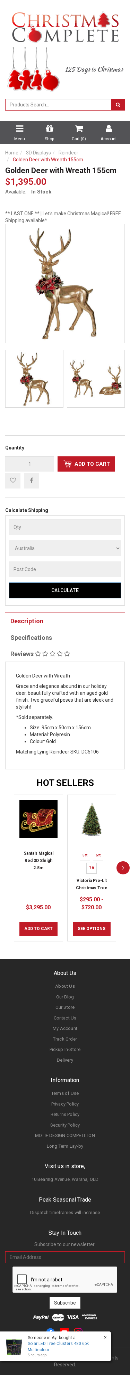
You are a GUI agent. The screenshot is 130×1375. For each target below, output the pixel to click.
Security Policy (65, 1125)
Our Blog (65, 996)
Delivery (65, 1060)
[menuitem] (31, 480)
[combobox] (58, 105)
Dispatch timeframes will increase (65, 1212)
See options (91, 928)
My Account (65, 1028)
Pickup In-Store (65, 1049)
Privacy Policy (65, 1104)
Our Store (65, 1007)
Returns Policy (65, 1114)
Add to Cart (91, 464)
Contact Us (65, 1018)
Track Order (65, 1039)
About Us (65, 986)
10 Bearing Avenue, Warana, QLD (65, 1179)
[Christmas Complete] (65, 25)
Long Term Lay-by (65, 1146)
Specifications (31, 637)
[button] (12, 481)
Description (26, 621)
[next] (123, 868)
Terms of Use (65, 1093)
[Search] (118, 105)
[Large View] (34, 379)
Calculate (65, 590)
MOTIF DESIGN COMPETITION (65, 1135)
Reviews (22, 653)
